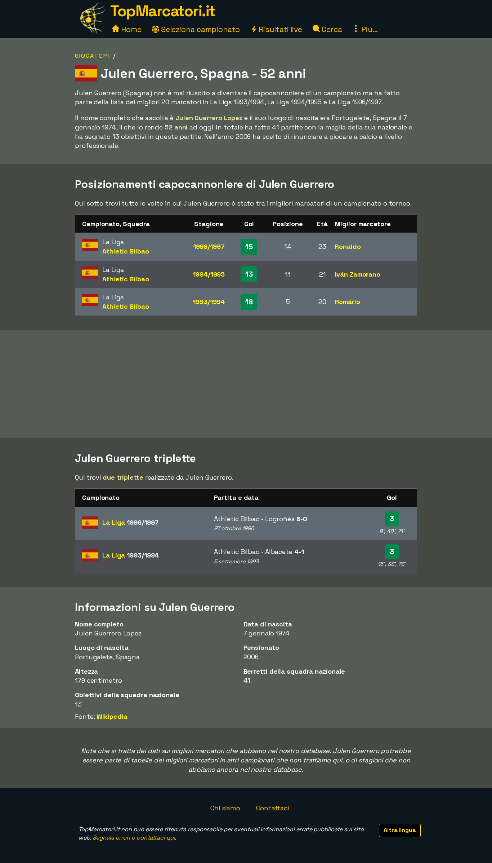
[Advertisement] (246, 384)
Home (130, 29)
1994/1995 (209, 274)
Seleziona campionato (199, 29)
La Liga (130, 522)
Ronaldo (348, 246)
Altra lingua (400, 830)
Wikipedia (112, 716)
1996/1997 (209, 246)
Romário (347, 302)
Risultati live (280, 29)
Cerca (331, 29)
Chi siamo (225, 808)
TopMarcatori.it (162, 11)
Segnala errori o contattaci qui (134, 837)
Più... (368, 29)
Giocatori (92, 56)
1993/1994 (209, 302)
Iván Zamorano (357, 274)
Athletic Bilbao (125, 251)
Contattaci (272, 808)
